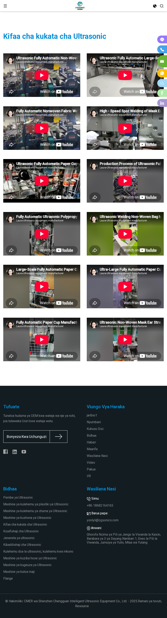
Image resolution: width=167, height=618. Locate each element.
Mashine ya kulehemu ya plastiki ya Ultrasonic (35, 504)
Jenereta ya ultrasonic (19, 538)
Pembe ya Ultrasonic (18, 497)
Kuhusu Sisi (95, 429)
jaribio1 (92, 415)
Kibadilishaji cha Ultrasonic (22, 545)
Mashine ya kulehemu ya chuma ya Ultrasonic (35, 511)
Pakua (91, 469)
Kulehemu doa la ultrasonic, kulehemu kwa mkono (38, 551)
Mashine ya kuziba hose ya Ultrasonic (30, 558)
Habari (91, 442)
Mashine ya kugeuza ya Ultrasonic (27, 565)
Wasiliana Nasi (97, 456)
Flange (8, 578)
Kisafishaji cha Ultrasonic (21, 531)
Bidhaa (91, 435)
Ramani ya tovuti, (150, 601)
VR (89, 476)
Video (91, 462)
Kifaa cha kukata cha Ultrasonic (25, 524)
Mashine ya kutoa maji (19, 572)
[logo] (80, 5)
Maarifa (92, 449)
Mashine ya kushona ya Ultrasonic (27, 518)
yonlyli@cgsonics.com (103, 520)
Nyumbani (94, 422)
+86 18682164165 (100, 505)
